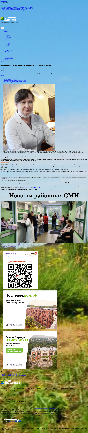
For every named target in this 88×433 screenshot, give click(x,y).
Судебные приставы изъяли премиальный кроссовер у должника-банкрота (17, 8)
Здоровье (8, 35)
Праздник (8, 43)
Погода (8, 40)
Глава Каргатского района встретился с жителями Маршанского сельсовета (17, 10)
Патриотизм (9, 39)
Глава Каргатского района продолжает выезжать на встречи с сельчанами (17, 7)
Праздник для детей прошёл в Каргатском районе (14, 82)
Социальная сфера (10, 57)
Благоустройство (10, 32)
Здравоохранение (10, 50)
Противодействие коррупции (12, 47)
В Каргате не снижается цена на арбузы (12, 78)
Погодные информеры (44, 26)
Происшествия (6, 51)
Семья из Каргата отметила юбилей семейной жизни (14, 80)
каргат (2, 75)
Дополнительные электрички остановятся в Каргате (14, 81)
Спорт (8, 45)
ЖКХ (7, 54)
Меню (2, 28)
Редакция (3, 68)
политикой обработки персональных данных (69, 415)
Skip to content (4, 1)
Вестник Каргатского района (9, 58)
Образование (9, 37)
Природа (8, 44)
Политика (5, 46)
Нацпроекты (6, 49)
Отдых (8, 38)
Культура (8, 36)
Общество (6, 31)
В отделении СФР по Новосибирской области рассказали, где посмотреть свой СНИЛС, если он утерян (23, 11)
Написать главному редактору (7, 405)
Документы (6, 59)
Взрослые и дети (10, 33)
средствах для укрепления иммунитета (31, 187)
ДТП (7, 52)
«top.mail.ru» (45, 408)
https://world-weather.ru (44, 24)
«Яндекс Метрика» (38, 408)
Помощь (8, 42)
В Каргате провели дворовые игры (10, 79)
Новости (5, 30)
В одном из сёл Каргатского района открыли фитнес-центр (14, 9)
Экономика (6, 53)
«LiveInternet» (52, 408)
